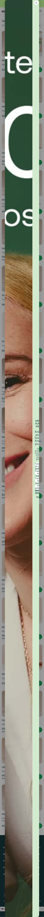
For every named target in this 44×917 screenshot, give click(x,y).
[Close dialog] (36, 3)
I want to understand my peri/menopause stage (38, 479)
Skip (38, 497)
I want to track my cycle (38, 472)
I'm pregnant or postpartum (38, 487)
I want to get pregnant (38, 465)
